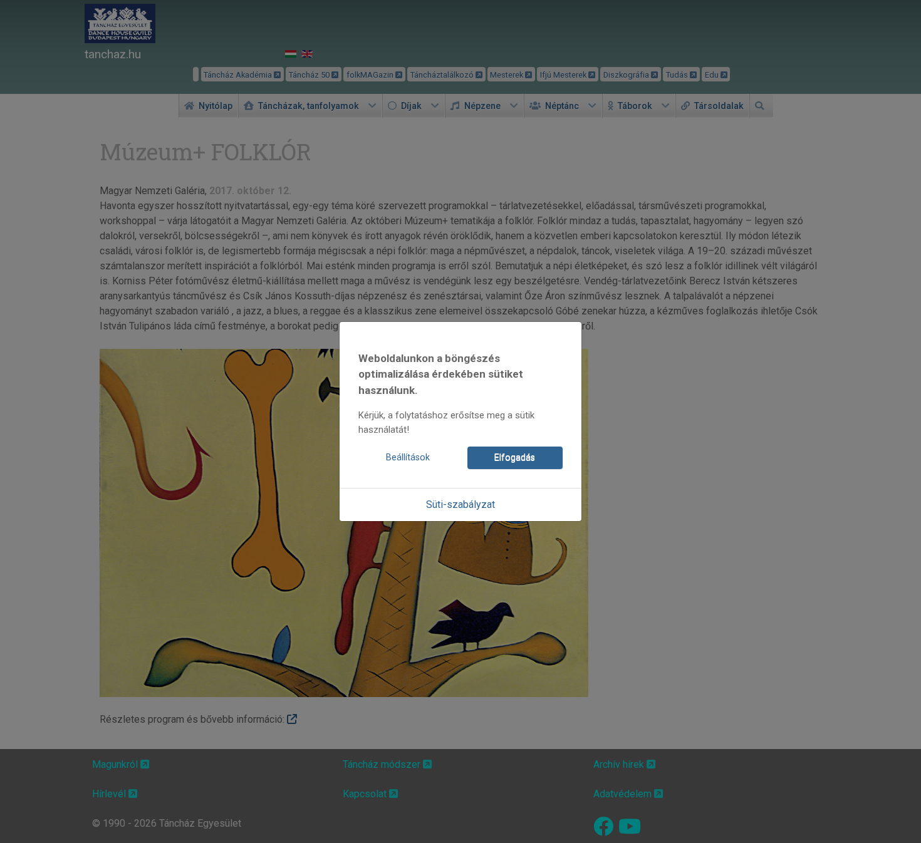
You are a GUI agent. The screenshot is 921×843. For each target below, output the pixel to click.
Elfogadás (514, 457)
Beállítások (408, 457)
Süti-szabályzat (460, 504)
